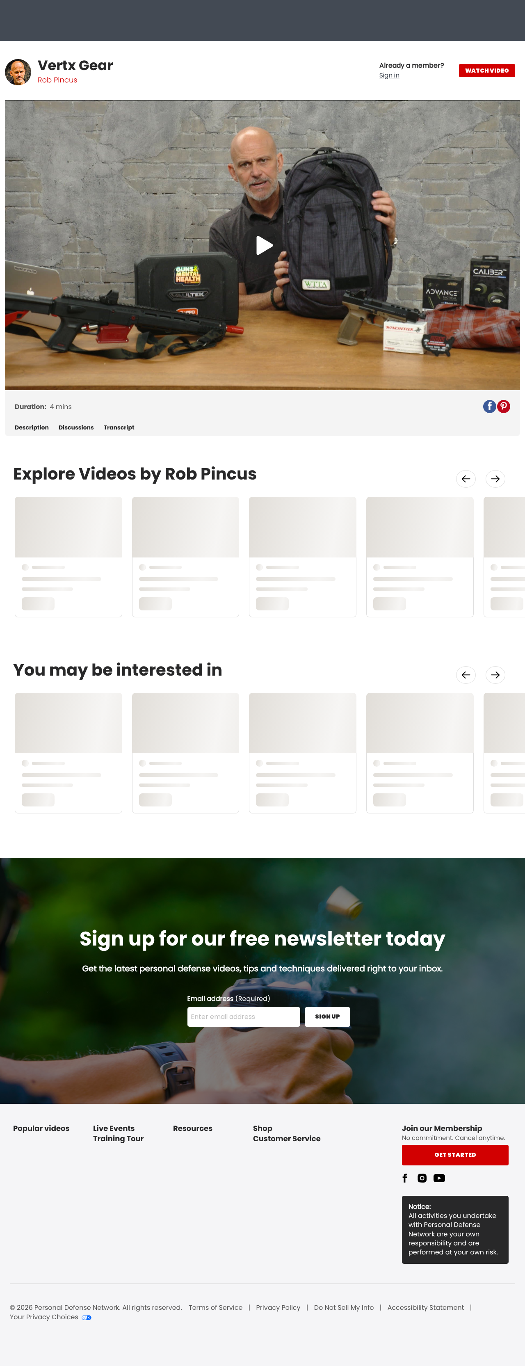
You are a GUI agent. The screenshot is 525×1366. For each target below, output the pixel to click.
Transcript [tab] (119, 428)
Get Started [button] (455, 1155)
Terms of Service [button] (215, 1307)
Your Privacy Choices (44, 1317)
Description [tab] (32, 428)
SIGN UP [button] (327, 1016)
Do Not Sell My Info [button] (344, 1307)
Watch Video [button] (487, 70)
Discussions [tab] (76, 428)
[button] (411, 70)
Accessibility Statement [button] (426, 1307)
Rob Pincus (57, 80)
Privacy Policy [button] (278, 1307)
